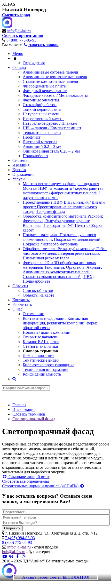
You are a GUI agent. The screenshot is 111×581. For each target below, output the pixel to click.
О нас (17, 309)
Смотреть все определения (25, 481)
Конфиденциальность (42, 374)
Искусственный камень (43, 118)
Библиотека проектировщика (48, 365)
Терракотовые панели (42, 132)
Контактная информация (60, 323)
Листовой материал (40, 142)
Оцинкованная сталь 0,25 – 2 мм (51, 151)
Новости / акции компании (46, 332)
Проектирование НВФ (64, 207)
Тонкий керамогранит (42, 109)
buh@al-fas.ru (13, 552)
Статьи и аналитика (40, 346)
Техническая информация (45, 369)
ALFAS (8, 4)
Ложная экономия (38, 355)
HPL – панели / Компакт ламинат (52, 128)
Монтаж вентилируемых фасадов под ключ (63, 190)
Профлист (32, 137)
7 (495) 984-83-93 (20, 538)
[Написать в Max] (9, 571)
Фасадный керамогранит (45, 91)
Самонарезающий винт (28, 476)
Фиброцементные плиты (45, 86)
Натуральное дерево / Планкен (50, 123)
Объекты (20, 286)
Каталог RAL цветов (41, 341)
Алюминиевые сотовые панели (50, 72)
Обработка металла (65, 253)
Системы (20, 160)
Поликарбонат (35, 156)
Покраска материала (62, 239)
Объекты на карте (38, 295)
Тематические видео (41, 360)
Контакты (21, 300)
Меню (17, 53)
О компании (33, 314)
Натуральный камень (41, 114)
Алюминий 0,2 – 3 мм (42, 146)
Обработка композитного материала (63, 223)
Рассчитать (22, 304)
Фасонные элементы (41, 100)
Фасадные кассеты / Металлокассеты (55, 95)
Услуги (18, 179)
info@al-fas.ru (19, 31)
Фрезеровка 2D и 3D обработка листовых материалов (62, 271)
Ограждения (34, 63)
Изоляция (20, 165)
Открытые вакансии (41, 337)
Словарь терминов (40, 351)
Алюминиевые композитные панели (55, 77)
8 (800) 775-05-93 (21, 40)
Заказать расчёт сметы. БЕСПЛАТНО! (55, 577)
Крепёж (19, 170)
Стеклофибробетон (40, 104)
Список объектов (38, 290)
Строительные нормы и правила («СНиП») (41, 486)
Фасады (19, 67)
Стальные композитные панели (50, 81)
